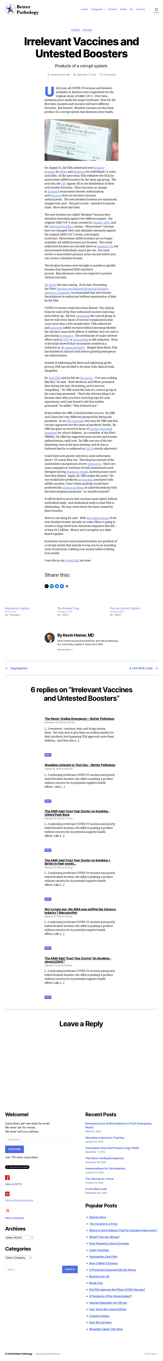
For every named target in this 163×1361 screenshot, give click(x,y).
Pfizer (63, 172)
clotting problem (73, 487)
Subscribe (14, 1149)
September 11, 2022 (86, 74)
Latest (84, 9)
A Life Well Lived (96, 1189)
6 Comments (109, 74)
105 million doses (98, 518)
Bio (131, 9)
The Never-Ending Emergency (104, 1158)
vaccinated (83, 316)
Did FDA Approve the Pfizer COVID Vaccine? (117, 1289)
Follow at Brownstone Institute (19, 1200)
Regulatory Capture (17, 608)
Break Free (96, 1283)
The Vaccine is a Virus (103, 1223)
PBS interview (75, 421)
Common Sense (99, 1316)
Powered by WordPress (48, 1353)
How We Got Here (100, 1322)
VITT (66, 339)
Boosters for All (99, 1276)
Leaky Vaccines (99, 1250)
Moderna (79, 172)
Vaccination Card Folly (103, 1256)
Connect (140, 9)
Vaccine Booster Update (125, 608)
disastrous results (77, 472)
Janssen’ (53, 191)
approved (56, 328)
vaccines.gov (105, 246)
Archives (112, 9)
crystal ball (72, 560)
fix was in (86, 378)
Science (75, 30)
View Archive (65, 649)
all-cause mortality (72, 347)
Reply (47, 755)
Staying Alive (97, 1217)
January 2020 (101, 222)
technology (94, 464)
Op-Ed (90, 448)
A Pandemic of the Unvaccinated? (110, 1296)
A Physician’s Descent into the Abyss (112, 1269)
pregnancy (66, 336)
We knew (50, 285)
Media (123, 9)
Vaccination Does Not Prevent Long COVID (112, 1148)
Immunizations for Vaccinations (105, 1168)
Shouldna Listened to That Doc (105, 1137)
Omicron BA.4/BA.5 (61, 226)
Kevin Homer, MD (62, 74)
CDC (63, 183)
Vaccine (87, 30)
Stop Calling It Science (103, 1263)
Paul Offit (55, 378)
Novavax (55, 195)
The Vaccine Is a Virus (99, 1178)
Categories (96, 9)
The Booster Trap (68, 608)
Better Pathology (23, 1353)
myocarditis (80, 339)
